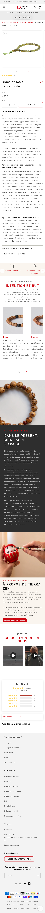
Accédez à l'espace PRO (19, 859)
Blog (6, 758)
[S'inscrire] (38, 875)
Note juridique (9, 806)
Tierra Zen (16, 901)
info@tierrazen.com (11, 845)
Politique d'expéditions (13, 791)
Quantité (4, 100)
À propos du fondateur (12, 748)
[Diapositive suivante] (43, 271)
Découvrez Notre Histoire (14, 620)
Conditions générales (12, 786)
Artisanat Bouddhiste (10, 22)
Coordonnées (25, 908)
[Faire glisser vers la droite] (28, 71)
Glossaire (7, 781)
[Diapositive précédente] (2, 271)
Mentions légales (36, 908)
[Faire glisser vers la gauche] (17, 71)
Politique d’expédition (12, 908)
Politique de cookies (11, 811)
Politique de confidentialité (15, 905)
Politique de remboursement (29, 901)
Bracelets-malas (26, 22)
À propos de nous (10, 743)
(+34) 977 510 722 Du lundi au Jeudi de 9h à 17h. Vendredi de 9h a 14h (21, 837)
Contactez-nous (10, 830)
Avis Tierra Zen (10, 762)
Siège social (8, 753)
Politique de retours (11, 796)
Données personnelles (12, 816)
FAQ (5, 801)
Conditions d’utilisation (33, 905)
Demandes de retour (12, 776)
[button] (4, 7)
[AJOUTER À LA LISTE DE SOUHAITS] (40, 82)
